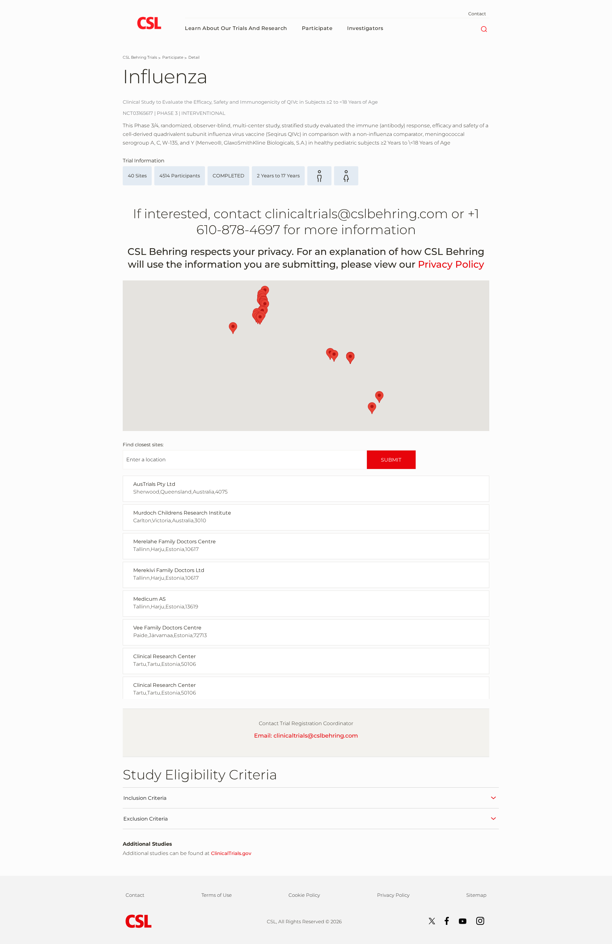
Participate (317, 28)
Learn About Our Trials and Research (236, 28)
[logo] (149, 24)
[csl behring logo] (137, 921)
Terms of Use (216, 895)
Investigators (365, 28)
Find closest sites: (143, 445)
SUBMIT (391, 460)
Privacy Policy (451, 264)
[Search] (483, 28)
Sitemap (476, 895)
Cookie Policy (304, 895)
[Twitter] (428, 921)
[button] (379, 397)
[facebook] (443, 921)
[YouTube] (459, 921)
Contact (477, 14)
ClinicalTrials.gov (231, 853)
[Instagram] (477, 921)
